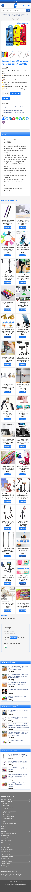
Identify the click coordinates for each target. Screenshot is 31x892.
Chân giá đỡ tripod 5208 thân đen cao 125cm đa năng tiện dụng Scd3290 (23, 524)
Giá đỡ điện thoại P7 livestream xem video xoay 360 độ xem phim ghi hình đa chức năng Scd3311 (23, 278)
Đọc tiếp (8, 337)
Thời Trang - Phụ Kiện (6, 861)
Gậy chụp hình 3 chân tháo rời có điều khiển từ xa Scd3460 (8, 605)
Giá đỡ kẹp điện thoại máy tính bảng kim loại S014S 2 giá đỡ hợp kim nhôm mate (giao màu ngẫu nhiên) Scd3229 (8, 333)
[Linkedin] (10, 118)
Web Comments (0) (9, 631)
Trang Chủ (12, 881)
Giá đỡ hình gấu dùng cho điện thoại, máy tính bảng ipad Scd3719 (8, 250)
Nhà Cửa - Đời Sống (6, 845)
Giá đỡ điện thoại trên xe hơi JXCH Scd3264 (23, 248)
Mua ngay (6, 98)
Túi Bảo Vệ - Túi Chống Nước (9, 823)
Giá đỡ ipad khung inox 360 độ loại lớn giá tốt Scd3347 (8, 523)
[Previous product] (17, 18)
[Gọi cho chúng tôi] (16, 1)
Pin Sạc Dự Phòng (7, 820)
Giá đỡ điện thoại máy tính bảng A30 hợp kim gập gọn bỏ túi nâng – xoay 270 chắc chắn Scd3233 (8, 497)
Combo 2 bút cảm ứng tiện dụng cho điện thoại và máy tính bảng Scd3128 (8, 551)
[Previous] (4, 35)
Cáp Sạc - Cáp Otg (18, 15)
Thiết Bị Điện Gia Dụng (7, 856)
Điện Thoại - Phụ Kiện (20, 14)
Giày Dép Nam (5, 836)
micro (20, 112)
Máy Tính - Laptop (6, 840)
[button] (2, 5)
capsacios (15, 112)
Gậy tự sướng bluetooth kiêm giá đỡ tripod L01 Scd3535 (8, 276)
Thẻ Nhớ (5, 822)
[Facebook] (3, 118)
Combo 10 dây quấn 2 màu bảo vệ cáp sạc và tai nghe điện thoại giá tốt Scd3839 (23, 606)
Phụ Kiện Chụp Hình (7, 818)
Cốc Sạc (6, 808)
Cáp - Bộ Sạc (10, 106)
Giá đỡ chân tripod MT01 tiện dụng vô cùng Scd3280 (8, 413)
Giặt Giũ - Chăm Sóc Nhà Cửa (8, 833)
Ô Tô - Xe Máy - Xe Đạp (7, 849)
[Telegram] (27, 118)
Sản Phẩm (10, 14)
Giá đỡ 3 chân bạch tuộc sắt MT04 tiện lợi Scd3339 (8, 577)
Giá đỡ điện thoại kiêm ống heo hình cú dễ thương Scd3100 (23, 577)
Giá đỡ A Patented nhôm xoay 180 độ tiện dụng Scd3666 (23, 331)
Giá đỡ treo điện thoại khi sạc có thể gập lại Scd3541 (23, 468)
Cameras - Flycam (6, 799)
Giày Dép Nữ (4, 838)
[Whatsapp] (17, 118)
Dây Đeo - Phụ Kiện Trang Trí (9, 811)
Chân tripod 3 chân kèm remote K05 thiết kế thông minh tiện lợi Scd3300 (23, 359)
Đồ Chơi (3, 829)
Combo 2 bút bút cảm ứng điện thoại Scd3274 (8, 304)
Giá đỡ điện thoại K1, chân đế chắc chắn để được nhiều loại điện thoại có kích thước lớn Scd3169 (23, 223)
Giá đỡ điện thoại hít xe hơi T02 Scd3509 (23, 549)
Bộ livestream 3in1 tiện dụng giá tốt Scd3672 (23, 385)
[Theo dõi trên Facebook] (14, 1)
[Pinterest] (13, 118)
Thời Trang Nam (5, 863)
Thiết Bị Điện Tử (5, 859)
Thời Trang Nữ (5, 866)
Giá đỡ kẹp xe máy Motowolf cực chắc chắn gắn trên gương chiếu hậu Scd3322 (8, 387)
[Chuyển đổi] (29, 799)
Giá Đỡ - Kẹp (6, 814)
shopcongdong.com (20, 884)
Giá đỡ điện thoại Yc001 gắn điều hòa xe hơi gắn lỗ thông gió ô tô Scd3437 (23, 441)
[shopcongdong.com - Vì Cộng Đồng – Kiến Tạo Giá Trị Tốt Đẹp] (15, 5)
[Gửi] (28, 10)
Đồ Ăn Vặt (3, 826)
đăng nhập (13, 637)
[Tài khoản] (23, 5)
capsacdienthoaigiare (7, 112)
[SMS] (23, 118)
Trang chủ (4, 14)
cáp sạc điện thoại (8, 110)
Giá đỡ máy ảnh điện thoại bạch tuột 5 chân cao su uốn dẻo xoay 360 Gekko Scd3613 (23, 305)
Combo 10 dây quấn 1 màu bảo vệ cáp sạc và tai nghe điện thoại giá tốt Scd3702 (8, 469)
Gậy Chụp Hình (6, 812)
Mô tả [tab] (4, 134)
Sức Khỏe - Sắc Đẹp (6, 852)
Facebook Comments (9, 633)
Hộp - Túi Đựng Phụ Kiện (8, 816)
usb (23, 112)
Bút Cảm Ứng (6, 803)
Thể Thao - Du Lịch (6, 854)
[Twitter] (6, 118)
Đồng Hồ (3, 831)
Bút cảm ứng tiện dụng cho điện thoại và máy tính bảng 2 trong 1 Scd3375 (8, 223)
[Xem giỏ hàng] (28, 5)
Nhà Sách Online (5, 847)
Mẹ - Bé (3, 842)
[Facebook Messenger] (20, 118)
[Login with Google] (5, 646)
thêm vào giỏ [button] (7, 227)
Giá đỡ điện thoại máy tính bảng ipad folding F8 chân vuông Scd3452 (8, 359)
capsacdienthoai (18, 110)
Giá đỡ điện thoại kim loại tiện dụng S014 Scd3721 (23, 413)
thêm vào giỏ (15, 93)
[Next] (26, 35)
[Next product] (13, 18)
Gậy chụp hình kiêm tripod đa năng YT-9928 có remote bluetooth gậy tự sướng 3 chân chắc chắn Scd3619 (23, 497)
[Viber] (3, 122)
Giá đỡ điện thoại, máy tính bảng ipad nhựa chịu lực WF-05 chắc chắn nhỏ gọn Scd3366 (8, 441)
